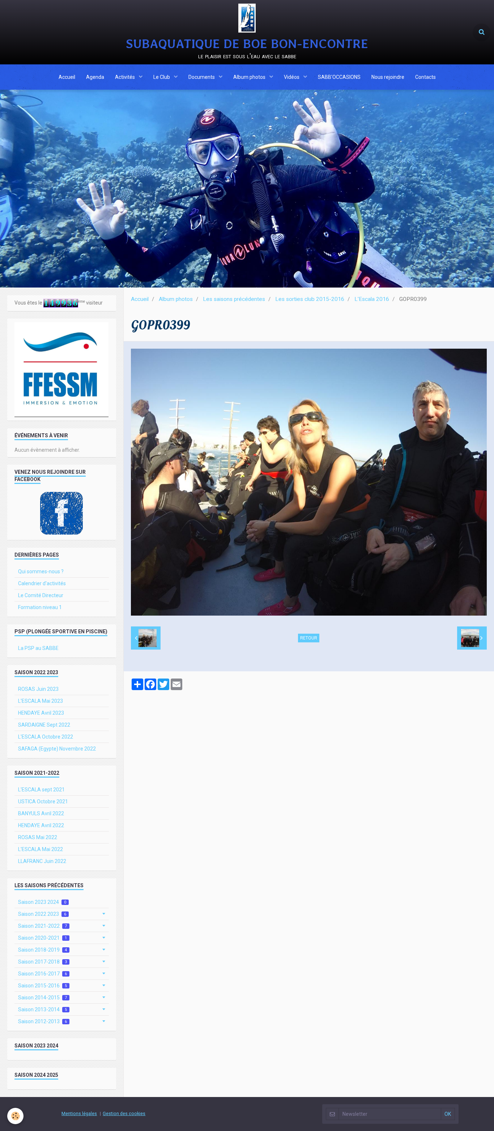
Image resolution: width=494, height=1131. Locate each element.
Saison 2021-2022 (42, 926)
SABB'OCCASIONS (339, 77)
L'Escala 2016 (371, 299)
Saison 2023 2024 (42, 902)
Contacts (425, 77)
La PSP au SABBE (38, 648)
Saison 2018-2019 (42, 950)
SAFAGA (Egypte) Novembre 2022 (57, 749)
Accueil (67, 77)
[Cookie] (15, 1116)
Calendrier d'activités (42, 583)
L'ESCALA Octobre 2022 (45, 737)
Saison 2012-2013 (42, 1021)
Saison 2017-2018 (42, 962)
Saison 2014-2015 (42, 997)
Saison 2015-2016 (42, 985)
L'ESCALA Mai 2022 (40, 849)
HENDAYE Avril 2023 (41, 713)
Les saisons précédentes (234, 299)
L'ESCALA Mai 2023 (40, 701)
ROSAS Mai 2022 (37, 837)
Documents (202, 77)
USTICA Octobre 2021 (43, 801)
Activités (125, 77)
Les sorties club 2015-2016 (309, 299)
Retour (308, 638)
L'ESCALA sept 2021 (41, 789)
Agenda (95, 77)
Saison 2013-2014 (42, 1009)
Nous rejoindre (387, 77)
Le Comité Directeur (40, 595)
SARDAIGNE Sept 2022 (44, 725)
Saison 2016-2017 (42, 974)
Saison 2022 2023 (42, 914)
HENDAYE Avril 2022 (41, 825)
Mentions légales (79, 1113)
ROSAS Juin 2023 (38, 689)
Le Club (162, 77)
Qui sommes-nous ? (41, 571)
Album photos (250, 77)
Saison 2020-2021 (42, 938)
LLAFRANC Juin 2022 (42, 861)
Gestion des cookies (124, 1113)
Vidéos (292, 77)
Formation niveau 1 (40, 607)
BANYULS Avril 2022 (41, 813)
